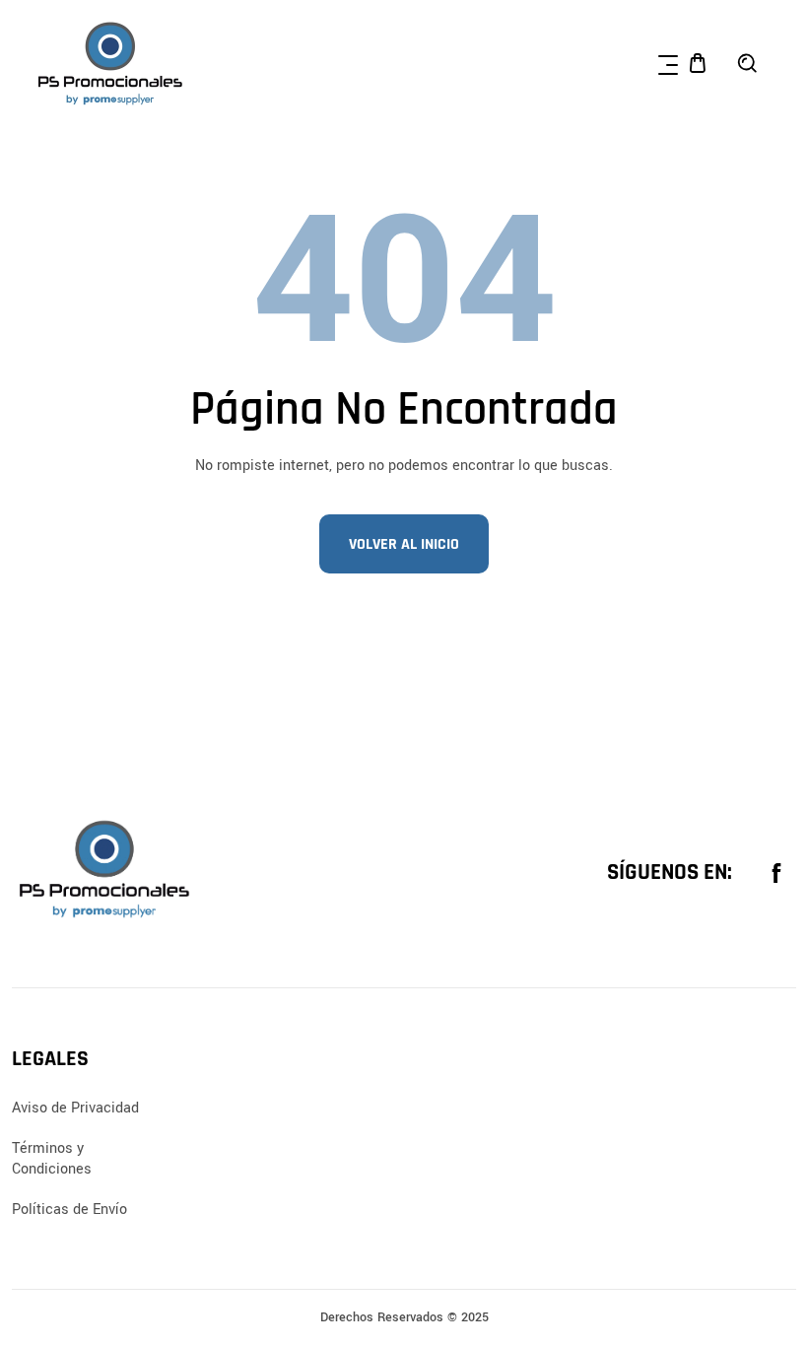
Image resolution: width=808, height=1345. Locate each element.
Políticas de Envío (69, 1209)
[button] (668, 63)
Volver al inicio (404, 544)
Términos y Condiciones (52, 1158)
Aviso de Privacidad (75, 1108)
